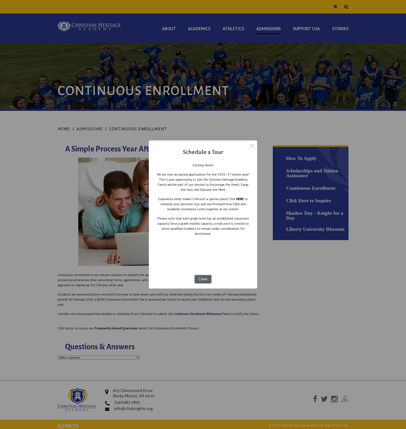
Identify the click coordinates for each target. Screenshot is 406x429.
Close (203, 279)
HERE (240, 199)
